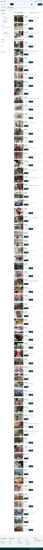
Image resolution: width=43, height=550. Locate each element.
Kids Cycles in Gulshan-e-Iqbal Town (22, 8)
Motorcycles (17, 7)
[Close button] (15, 1)
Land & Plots (33, 7)
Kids (4, 8)
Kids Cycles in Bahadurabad (31, 8)
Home (1, 8)
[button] (19, 12)
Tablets (29, 7)
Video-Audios (25, 7)
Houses (21, 7)
